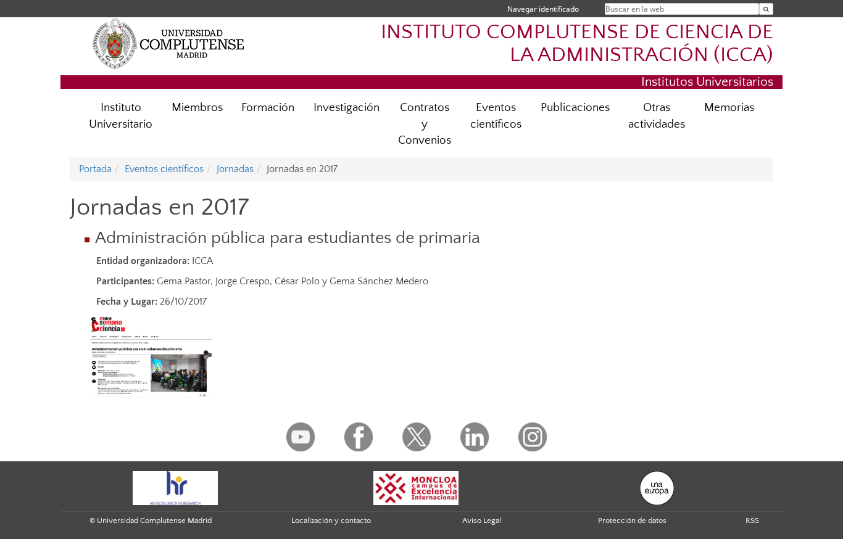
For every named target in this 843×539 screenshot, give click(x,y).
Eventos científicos (495, 116)
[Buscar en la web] (766, 9)
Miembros (197, 107)
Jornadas (235, 169)
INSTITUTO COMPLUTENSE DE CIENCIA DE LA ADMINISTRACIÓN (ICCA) (577, 44)
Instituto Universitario (120, 116)
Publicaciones (575, 107)
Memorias (729, 107)
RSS (752, 520)
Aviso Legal (481, 520)
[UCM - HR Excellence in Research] (175, 487)
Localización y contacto (331, 520)
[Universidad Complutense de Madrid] (168, 43)
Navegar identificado (543, 9)
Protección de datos (632, 520)
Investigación (347, 107)
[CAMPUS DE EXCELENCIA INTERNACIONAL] (416, 487)
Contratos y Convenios (424, 124)
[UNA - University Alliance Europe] (657, 487)
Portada (95, 169)
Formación (267, 107)
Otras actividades (656, 116)
